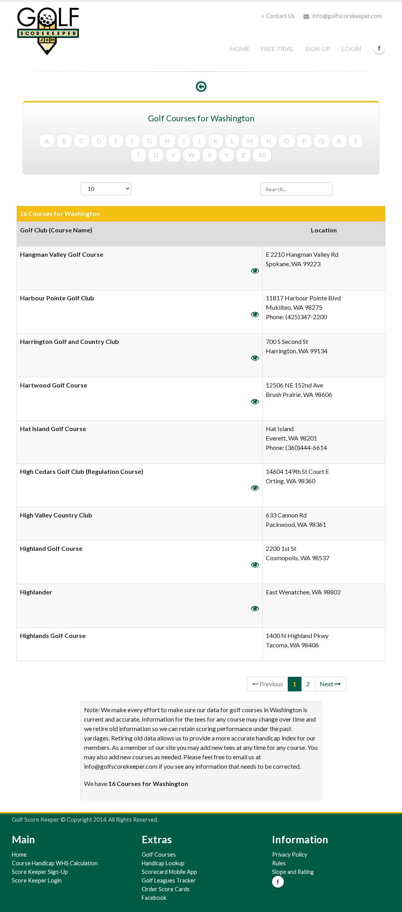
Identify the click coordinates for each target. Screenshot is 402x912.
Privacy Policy (289, 854)
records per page (106, 199)
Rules (279, 863)
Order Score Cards (166, 889)
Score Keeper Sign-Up (40, 871)
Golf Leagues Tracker (169, 880)
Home (240, 48)
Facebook (379, 48)
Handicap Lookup (163, 863)
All (262, 155)
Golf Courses (159, 854)
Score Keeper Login (37, 880)
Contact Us (280, 16)
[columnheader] (140, 234)
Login (351, 48)
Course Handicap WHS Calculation (55, 863)
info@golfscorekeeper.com (346, 16)
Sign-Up (318, 48)
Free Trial (277, 48)
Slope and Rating (293, 871)
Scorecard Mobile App (169, 871)
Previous (270, 683)
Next (327, 683)
